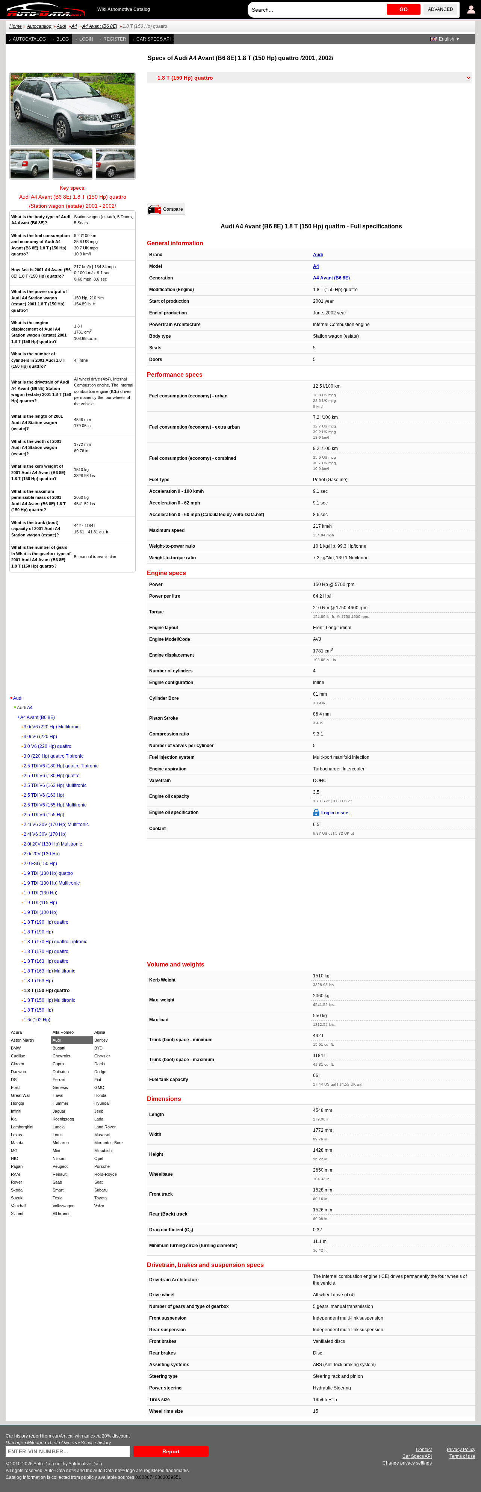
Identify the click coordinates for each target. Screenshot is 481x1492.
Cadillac (18, 1056)
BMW (16, 1048)
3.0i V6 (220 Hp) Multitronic (51, 726)
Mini (56, 1150)
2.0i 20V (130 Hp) (42, 853)
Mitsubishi (103, 1150)
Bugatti (59, 1048)
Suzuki (17, 1198)
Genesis (60, 1087)
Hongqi (17, 1103)
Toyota (100, 1198)
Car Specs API (153, 39)
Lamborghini (22, 1127)
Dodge (100, 1071)
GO (403, 9)
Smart (58, 1190)
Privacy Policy (461, 1449)
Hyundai (101, 1103)
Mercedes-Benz (109, 1142)
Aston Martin (22, 1040)
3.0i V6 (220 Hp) (40, 736)
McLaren (61, 1142)
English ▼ (449, 39)
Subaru (100, 1190)
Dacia (99, 1064)
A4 (74, 26)
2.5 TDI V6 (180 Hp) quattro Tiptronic (61, 766)
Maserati (102, 1135)
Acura (16, 1032)
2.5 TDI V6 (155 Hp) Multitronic (55, 805)
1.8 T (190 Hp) (38, 932)
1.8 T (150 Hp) (38, 1010)
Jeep (98, 1111)
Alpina (99, 1032)
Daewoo (18, 1071)
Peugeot (60, 1166)
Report (171, 1451)
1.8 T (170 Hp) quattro (46, 951)
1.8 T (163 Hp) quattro (46, 961)
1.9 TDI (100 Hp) (40, 912)
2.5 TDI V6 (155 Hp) (44, 814)
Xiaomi (17, 1213)
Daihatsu (61, 1071)
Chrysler (102, 1056)
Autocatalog (39, 26)
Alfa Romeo (63, 1032)
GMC (99, 1087)
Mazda (17, 1142)
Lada (98, 1119)
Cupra (58, 1064)
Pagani (17, 1166)
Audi (61, 26)
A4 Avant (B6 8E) (99, 26)
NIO (14, 1158)
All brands (62, 1213)
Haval (58, 1095)
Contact (424, 1449)
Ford (15, 1087)
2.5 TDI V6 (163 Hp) (44, 795)
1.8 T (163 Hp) (38, 980)
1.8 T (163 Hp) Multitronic (49, 971)
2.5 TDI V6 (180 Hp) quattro (52, 775)
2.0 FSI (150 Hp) (40, 863)
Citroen (17, 1064)
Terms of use (462, 1456)
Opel (98, 1158)
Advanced (440, 9)
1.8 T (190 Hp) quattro (46, 922)
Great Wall (20, 1095)
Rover (16, 1182)
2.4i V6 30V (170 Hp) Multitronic (56, 824)
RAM (15, 1174)
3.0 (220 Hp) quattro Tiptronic (53, 756)
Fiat (97, 1079)
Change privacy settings (407, 1463)
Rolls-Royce (105, 1174)
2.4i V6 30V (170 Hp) (45, 834)
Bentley (101, 1040)
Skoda (17, 1190)
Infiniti (16, 1111)
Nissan (59, 1158)
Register (114, 39)
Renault (60, 1174)
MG (14, 1150)
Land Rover (105, 1127)
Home (15, 26)
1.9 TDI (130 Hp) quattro (48, 873)
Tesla (57, 1198)
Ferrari (59, 1079)
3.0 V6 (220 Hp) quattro (47, 746)
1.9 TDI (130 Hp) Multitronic (52, 883)
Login (86, 39)
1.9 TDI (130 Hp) (40, 893)
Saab (57, 1182)
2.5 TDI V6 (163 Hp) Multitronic (55, 785)
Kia (14, 1119)
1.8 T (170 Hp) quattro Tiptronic (55, 941)
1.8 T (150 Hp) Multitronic (49, 1000)
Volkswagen (63, 1206)
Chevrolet (61, 1056)
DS (14, 1079)
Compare (173, 209)
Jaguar (59, 1111)
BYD (98, 1048)
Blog (62, 39)
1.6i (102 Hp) (37, 1019)
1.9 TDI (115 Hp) (40, 902)
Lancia (59, 1127)
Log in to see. (335, 812)
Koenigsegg (63, 1119)
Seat (98, 1182)
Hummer (60, 1103)
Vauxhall (18, 1206)
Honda (100, 1095)
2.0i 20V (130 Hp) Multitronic (53, 844)
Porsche (102, 1166)
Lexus (16, 1135)
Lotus (58, 1135)
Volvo (99, 1206)
